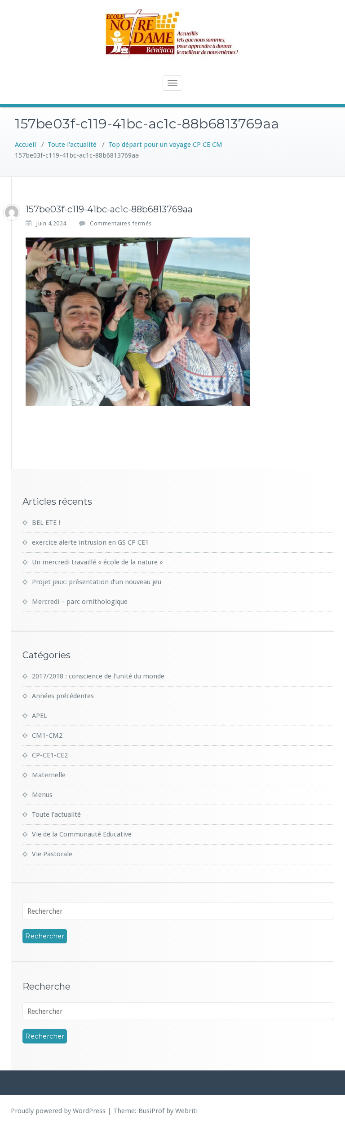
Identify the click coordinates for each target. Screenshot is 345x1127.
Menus (42, 795)
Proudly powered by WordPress (58, 1111)
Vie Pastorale (52, 854)
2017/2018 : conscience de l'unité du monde (98, 676)
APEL (39, 716)
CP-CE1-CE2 (50, 755)
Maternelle (49, 775)
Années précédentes (63, 696)
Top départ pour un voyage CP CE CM (165, 145)
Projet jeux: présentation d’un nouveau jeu (96, 582)
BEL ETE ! (46, 523)
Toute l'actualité (72, 145)
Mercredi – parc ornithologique (80, 602)
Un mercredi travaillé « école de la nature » (97, 562)
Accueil (25, 145)
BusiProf (151, 1111)
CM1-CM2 (47, 735)
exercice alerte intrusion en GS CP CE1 (90, 542)
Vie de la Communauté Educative (82, 834)
